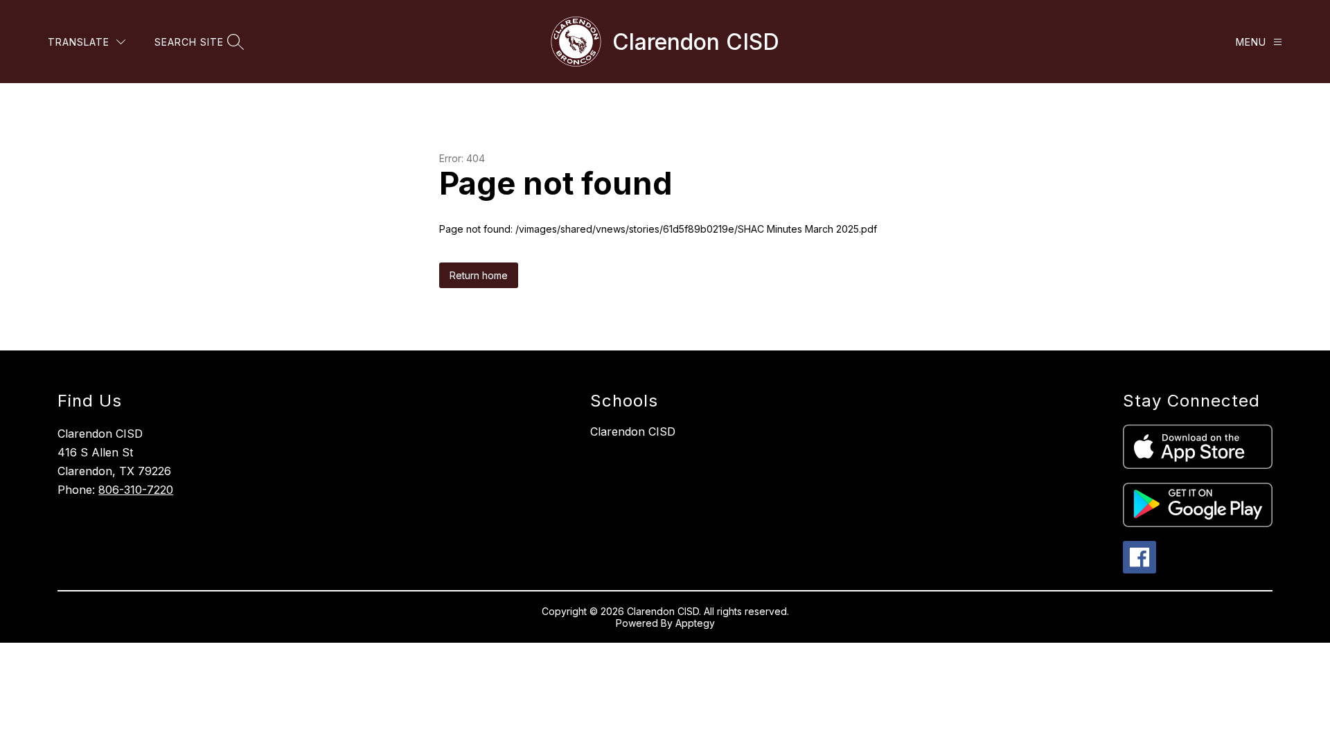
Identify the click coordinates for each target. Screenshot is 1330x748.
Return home (479, 275)
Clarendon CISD (632, 431)
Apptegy (695, 623)
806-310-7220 (135, 490)
